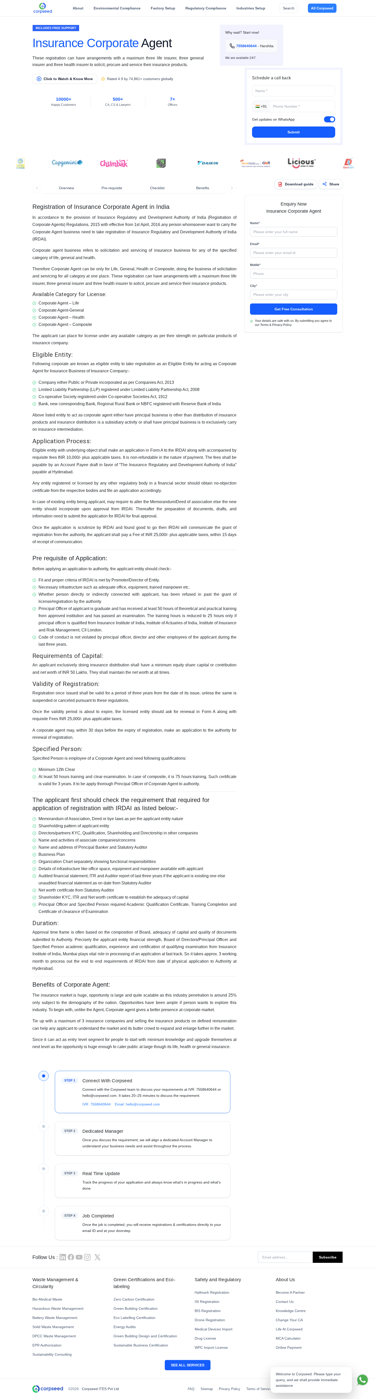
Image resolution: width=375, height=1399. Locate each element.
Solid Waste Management (53, 1327)
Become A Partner (290, 1292)
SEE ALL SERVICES (187, 1365)
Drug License (205, 1338)
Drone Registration (210, 1320)
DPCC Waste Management (54, 1336)
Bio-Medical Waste (47, 1299)
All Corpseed (322, 8)
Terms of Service (259, 1389)
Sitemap (207, 1389)
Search (288, 8)
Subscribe (327, 1257)
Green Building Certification (136, 1308)
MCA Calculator (288, 1338)
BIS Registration (208, 1311)
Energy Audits (125, 1327)
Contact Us (285, 1302)
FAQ (191, 1389)
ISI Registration (207, 1302)
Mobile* (255, 265)
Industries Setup (250, 8)
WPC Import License (211, 1347)
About (78, 8)
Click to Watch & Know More (68, 79)
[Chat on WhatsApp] (362, 1379)
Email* (254, 244)
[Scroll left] (37, 188)
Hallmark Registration (212, 1292)
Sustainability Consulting (52, 1354)
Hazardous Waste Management (57, 1308)
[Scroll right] (231, 188)
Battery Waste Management (54, 1318)
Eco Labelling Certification (134, 1318)
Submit (294, 132)
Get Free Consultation (293, 309)
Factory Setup (163, 8)
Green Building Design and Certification (145, 1336)
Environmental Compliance (117, 8)
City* (253, 286)
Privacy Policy (229, 1389)
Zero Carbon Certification (134, 1299)
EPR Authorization (46, 1345)
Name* (255, 223)
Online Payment (289, 1347)
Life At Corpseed (289, 1329)
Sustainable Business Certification (141, 1345)
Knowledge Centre (291, 1311)
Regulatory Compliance (205, 8)
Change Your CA (289, 1320)
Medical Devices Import (213, 1329)
